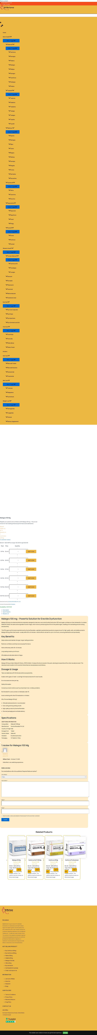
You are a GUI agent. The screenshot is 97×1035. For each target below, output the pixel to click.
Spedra (12, 136)
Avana (12, 235)
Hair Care (5, 356)
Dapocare (13, 211)
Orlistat (10, 417)
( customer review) (5, 539)
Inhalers (5, 351)
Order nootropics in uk (11, 970)
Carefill (12, 124)
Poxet (12, 219)
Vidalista (12, 102)
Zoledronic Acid (12, 298)
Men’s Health (6, 37)
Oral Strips (10, 334)
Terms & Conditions (10, 994)
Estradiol (10, 281)
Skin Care (5, 380)
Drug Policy (8, 1002)
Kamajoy (12, 161)
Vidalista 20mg (9, 958)
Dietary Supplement (13, 421)
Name (3, 799)
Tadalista (13, 107)
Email (3, 807)
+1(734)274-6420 (6, 1015)
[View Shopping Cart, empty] (1, 26)
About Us (7, 981)
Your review (4, 780)
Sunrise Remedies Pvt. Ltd (14, 601)
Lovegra (12, 272)
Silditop (12, 157)
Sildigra (12, 69)
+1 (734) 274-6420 (5, 4)
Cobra (12, 148)
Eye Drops (10, 314)
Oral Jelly (10, 339)
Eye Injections (11, 318)
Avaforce (12, 240)
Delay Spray (11, 343)
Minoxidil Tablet (12, 363)
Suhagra (12, 73)
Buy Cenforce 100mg (10, 950)
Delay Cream (11, 347)
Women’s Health (7, 248)
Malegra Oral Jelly (9, 960)
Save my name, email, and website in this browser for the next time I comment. (21, 816)
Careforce (13, 78)
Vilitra (12, 190)
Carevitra (13, 194)
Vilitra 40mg (8, 963)
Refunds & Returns (10, 999)
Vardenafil (10, 182)
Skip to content (4, 1)
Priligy (12, 223)
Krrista (12, 170)
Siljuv (11, 144)
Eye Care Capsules (13, 310)
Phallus (12, 86)
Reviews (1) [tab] (6, 613)
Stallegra (12, 82)
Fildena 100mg (8, 955)
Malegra (12, 65)
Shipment (7, 984)
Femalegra (13, 268)
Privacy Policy (8, 997)
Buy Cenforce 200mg (10, 953)
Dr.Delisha (12, 604)
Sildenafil (10, 44)
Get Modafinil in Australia (11, 968)
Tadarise (12, 98)
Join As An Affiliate (10, 979)
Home (4, 32)
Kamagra (12, 56)
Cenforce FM (13, 263)
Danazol (10, 276)
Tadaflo (12, 119)
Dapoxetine (11, 203)
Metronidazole (12, 293)
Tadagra (12, 115)
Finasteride (11, 376)
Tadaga (12, 111)
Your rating (4, 774)
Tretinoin (10, 388)
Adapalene (10, 392)
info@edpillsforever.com (6, 2)
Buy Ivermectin (9, 965)
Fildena (12, 60)
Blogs (6, 986)
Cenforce (13, 52)
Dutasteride (11, 372)
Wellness (10, 128)
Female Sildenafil (12, 256)
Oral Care (5, 327)
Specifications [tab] (6, 612)
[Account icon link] (0, 23)
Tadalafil (10, 90)
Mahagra (12, 140)
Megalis (12, 165)
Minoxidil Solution (12, 368)
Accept (65, 1032)
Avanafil (10, 228)
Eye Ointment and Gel (14, 322)
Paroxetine (13, 178)
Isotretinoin (11, 396)
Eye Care (5, 302)
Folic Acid (10, 289)
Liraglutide (10, 413)
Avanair (12, 244)
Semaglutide (11, 408)
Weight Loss (6, 401)
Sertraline (13, 174)
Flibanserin (11, 285)
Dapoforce (13, 215)
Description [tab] (6, 610)
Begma (12, 153)
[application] (11, 37)
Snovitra (12, 199)
